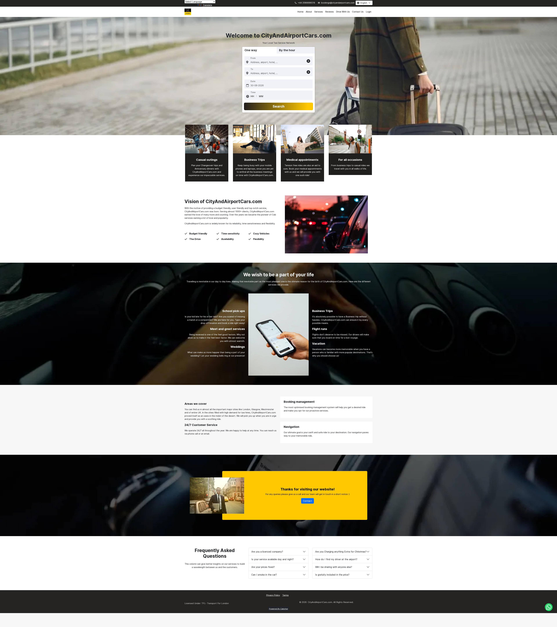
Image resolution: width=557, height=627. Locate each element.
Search (278, 106)
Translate (207, 5)
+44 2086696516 (306, 2)
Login (368, 11)
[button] (247, 62)
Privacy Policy (273, 595)
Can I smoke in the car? (264, 574)
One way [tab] (251, 50)
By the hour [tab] (287, 50)
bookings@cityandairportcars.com (338, 2)
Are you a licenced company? (267, 551)
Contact (307, 500)
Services (318, 11)
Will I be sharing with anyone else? (333, 567)
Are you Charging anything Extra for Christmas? (340, 551)
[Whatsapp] (549, 607)
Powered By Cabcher (278, 609)
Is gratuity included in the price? (332, 574)
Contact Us (358, 11)
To (252, 69)
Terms (285, 595)
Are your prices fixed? (263, 567)
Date (253, 81)
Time (253, 92)
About (309, 11)
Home (300, 11)
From (253, 58)
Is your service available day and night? (272, 559)
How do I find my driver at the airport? (336, 559)
